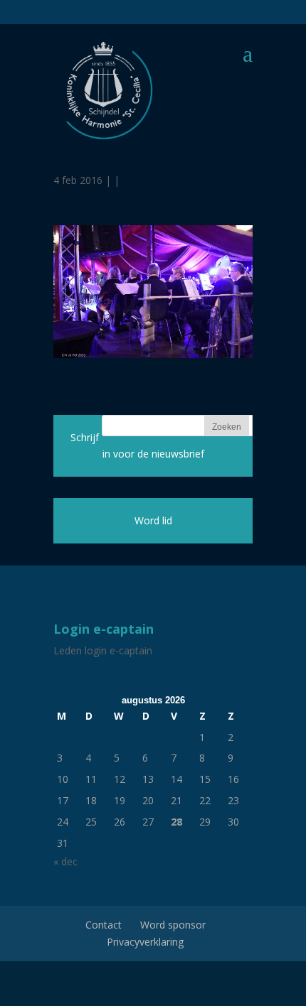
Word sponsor (173, 924)
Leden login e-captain (102, 650)
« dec (65, 861)
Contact (103, 924)
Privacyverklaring (145, 941)
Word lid (153, 520)
